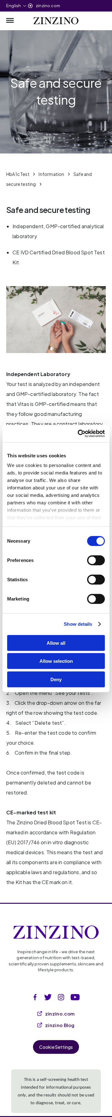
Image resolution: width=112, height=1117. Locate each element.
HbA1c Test (18, 174)
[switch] (96, 560)
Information (51, 174)
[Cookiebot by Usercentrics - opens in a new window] (79, 434)
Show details (78, 624)
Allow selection (56, 661)
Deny (56, 679)
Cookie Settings (56, 1047)
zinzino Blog (60, 1025)
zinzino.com (48, 5)
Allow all (56, 642)
